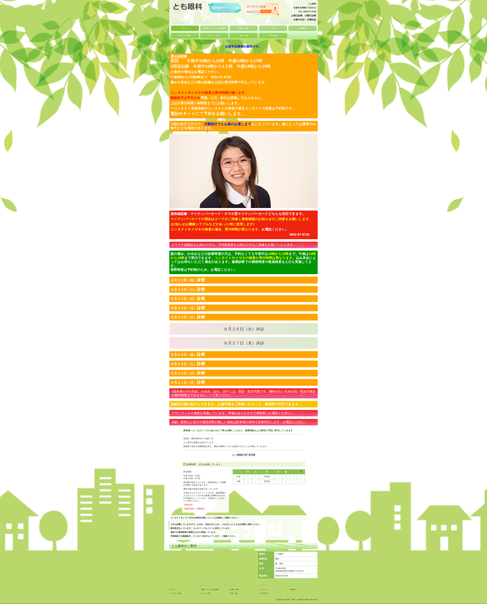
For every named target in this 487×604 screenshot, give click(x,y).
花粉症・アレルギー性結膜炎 (214, 28)
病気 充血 (244, 35)
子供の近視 (273, 35)
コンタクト (273, 28)
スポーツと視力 (214, 35)
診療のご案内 (244, 28)
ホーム (184, 28)
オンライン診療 (185, 35)
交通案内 (302, 28)
